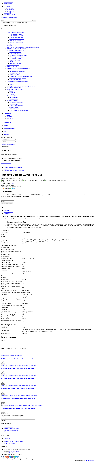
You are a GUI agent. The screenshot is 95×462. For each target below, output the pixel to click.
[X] (6, 188)
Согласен (3, 420)
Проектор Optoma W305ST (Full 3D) (14, 170)
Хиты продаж (7, 353)
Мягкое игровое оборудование (19, 57)
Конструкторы (14, 104)
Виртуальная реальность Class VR (16, 49)
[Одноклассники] (3, 188)
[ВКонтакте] (1, 188)
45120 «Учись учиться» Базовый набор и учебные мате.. (18, 398)
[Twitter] (10, 457)
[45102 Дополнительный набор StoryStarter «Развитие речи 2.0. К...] (20, 375)
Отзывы (9, 120)
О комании (7, 438)
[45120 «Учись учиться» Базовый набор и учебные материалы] (19, 395)
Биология (12, 92)
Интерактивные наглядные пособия (17, 81)
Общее (12, 61)
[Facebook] (3, 457)
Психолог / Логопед (15, 63)
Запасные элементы (15, 79)
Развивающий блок (12, 100)
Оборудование (14, 97)
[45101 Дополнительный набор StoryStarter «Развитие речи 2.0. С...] (20, 365)
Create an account (6, 163)
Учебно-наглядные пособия (14, 89)
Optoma (12, 183)
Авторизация (10, 11)
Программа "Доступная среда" (15, 50)
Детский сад (13, 83)
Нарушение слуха (15, 60)
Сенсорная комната (15, 52)
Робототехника (11, 70)
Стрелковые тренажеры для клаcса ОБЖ (18, 68)
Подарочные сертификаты (11, 428)
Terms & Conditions (9, 443)
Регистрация (10, 9)
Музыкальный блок (12, 96)
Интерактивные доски (16, 34)
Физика (12, 94)
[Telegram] (14, 188)
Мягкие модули (11, 45)
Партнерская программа (11, 430)
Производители (8, 427)
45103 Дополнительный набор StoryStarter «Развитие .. (18, 388)
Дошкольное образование (17, 71)
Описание (6, 210)
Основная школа (14, 74)
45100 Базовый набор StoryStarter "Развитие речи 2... (17, 359)
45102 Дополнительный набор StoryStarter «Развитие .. (18, 378)
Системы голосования (13, 65)
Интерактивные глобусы (17, 105)
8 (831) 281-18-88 (8, 2)
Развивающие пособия (16, 102)
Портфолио (10, 118)
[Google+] (8, 457)
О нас (8, 115)
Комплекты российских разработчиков (21, 76)
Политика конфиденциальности (13, 441)
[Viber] (8, 188)
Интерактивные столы (16, 37)
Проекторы (13, 44)
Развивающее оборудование (18, 55)
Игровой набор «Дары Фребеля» (19, 110)
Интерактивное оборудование (16, 32)
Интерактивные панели (17, 39)
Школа (12, 84)
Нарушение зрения (15, 58)
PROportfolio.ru (90, 460)
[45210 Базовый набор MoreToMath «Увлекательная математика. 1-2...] (22, 405)
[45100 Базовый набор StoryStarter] (11, 355)
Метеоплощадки (14, 109)
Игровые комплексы (16, 53)
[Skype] (12, 188)
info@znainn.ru (8, 3)
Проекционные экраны (16, 42)
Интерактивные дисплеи (17, 36)
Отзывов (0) (7, 213)
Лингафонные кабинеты (14, 87)
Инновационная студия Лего (18, 78)
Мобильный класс (12, 66)
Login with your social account (10, 143)
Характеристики (8, 212)
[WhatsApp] (10, 188)
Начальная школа (15, 73)
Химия (11, 91)
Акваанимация (14, 107)
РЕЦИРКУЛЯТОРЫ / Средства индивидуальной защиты (23, 47)
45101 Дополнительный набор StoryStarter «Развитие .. (18, 368)
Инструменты (14, 99)
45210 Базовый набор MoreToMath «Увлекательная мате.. (19, 408)
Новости (9, 116)
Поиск (34, 20)
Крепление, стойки (15, 40)
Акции (5, 432)
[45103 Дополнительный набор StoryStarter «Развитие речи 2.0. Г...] (20, 385)
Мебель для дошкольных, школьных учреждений (21, 86)
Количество (4, 198)
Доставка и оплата (9, 440)
